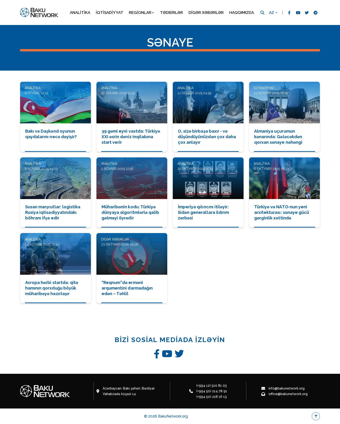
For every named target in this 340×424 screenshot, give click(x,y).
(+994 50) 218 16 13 (211, 397)
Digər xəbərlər (206, 12)
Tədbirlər (171, 12)
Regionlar (140, 12)
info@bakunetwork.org (287, 388)
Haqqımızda (241, 12)
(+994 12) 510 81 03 (211, 385)
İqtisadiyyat (109, 12)
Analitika (80, 12)
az (271, 12)
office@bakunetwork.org (288, 394)
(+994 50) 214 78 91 (211, 391)
